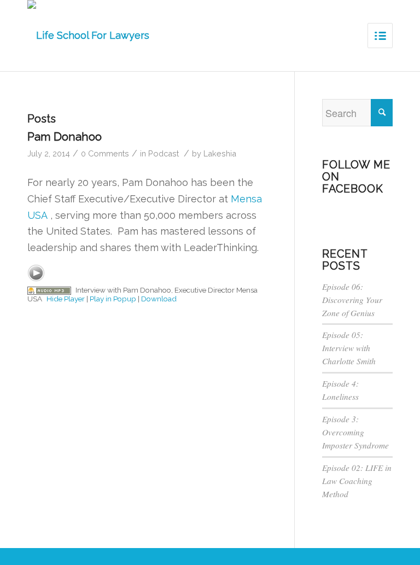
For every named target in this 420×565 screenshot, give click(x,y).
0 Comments (105, 153)
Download (159, 298)
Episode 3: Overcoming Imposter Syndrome (355, 432)
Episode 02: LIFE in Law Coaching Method (357, 480)
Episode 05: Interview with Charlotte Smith (349, 347)
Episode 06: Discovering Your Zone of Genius (352, 299)
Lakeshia (219, 153)
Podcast (163, 153)
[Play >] (36, 273)
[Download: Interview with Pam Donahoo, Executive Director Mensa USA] (49, 290)
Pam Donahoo (64, 136)
